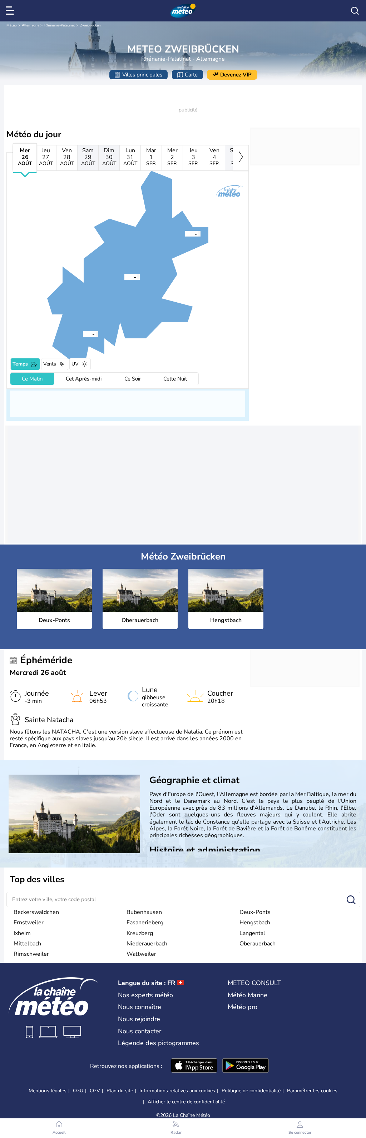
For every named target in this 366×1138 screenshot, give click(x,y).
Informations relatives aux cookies (177, 1090)
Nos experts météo (145, 995)
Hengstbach (254, 922)
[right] (241, 158)
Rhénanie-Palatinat (59, 25)
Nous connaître (139, 1007)
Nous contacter (139, 1031)
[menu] (11, 10)
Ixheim (22, 933)
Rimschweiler (31, 954)
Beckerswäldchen (36, 912)
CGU (78, 1090)
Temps (20, 364)
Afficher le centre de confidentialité (186, 1102)
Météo (11, 25)
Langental (252, 933)
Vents (49, 364)
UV (75, 364)
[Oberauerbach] (185, 233)
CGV (95, 1090)
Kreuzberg (140, 933)
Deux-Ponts (255, 912)
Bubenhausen (144, 912)
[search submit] (351, 900)
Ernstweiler (29, 922)
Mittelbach (27, 944)
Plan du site (120, 1090)
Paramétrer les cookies (312, 1091)
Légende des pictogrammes (158, 1043)
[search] (355, 10)
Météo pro (242, 1007)
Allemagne (30, 25)
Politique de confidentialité (251, 1090)
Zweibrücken (90, 25)
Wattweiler (141, 954)
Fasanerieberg (145, 922)
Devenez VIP (236, 74)
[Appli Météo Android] (245, 1066)
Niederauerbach (147, 944)
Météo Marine (247, 995)
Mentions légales (47, 1090)
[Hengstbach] (83, 333)
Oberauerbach (257, 944)
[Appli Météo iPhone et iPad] (194, 1066)
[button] (124, 276)
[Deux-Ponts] (124, 276)
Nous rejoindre (139, 1019)
